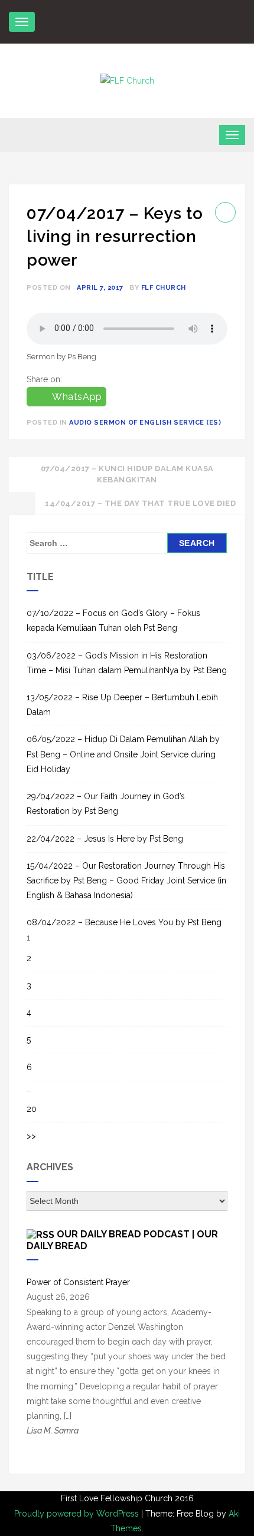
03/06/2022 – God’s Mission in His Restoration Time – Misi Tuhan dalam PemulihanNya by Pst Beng (127, 663)
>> (31, 1136)
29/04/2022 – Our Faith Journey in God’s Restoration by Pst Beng (106, 804)
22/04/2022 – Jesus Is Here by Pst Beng (105, 838)
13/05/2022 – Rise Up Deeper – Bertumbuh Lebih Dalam (122, 705)
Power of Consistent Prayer (78, 1282)
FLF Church (163, 288)
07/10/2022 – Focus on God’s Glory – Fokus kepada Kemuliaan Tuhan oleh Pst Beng (113, 620)
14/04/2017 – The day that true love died (140, 503)
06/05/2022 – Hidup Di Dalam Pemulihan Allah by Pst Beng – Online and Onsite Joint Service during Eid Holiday (123, 753)
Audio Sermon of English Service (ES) (145, 422)
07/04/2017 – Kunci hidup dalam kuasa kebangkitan (127, 474)
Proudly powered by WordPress (77, 1513)
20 (32, 1109)
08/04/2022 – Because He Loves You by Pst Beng (124, 922)
